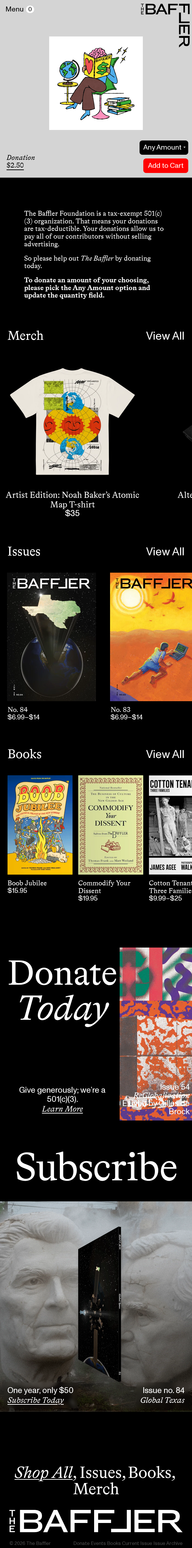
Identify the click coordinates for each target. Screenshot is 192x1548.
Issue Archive (168, 1543)
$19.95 (88, 898)
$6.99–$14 (23, 717)
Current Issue (137, 1543)
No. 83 (120, 709)
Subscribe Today (35, 1400)
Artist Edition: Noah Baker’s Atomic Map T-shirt (72, 500)
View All (165, 336)
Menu (15, 9)
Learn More (62, 1109)
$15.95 (17, 890)
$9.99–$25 (165, 898)
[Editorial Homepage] (96, 1521)
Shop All (44, 1472)
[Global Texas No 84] (51, 637)
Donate (81, 1543)
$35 (72, 513)
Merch (25, 335)
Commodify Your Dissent (104, 887)
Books (24, 753)
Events (98, 1543)
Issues (24, 551)
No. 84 (17, 709)
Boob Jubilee (27, 883)
